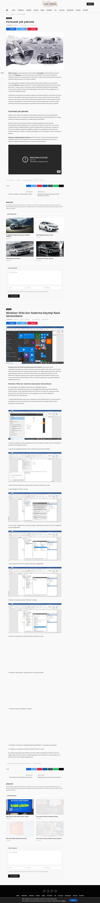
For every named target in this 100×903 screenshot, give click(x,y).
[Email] (2, 91)
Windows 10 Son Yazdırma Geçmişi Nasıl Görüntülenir (19, 763)
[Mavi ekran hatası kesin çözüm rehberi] (20, 807)
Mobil (42, 10)
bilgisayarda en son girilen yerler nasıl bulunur (49, 777)
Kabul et (73, 900)
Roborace (42, 180)
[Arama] (93, 10)
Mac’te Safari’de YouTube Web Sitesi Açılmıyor (20, 777)
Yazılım (78, 10)
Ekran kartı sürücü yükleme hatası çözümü (49, 838)
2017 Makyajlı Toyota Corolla (44, 235)
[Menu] (7, 10)
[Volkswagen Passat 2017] (20, 249)
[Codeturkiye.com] (50, 4)
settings (63, 900)
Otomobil (9, 18)
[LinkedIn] (2, 84)
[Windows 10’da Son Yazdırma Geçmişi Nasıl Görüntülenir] (35, 345)
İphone (36, 10)
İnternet (49, 10)
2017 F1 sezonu (10, 180)
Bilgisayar (70, 10)
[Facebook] (2, 76)
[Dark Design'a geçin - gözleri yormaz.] (91, 10)
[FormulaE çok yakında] (35, 51)
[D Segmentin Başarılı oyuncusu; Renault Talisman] (20, 225)
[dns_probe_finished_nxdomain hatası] (50, 807)
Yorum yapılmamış (24, 25)
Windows (21, 10)
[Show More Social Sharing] (39, 29)
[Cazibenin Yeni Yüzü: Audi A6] (50, 249)
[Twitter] (2, 80)
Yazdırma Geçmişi (37, 763)
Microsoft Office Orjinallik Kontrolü (16, 838)
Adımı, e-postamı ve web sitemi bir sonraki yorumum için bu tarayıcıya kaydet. (29, 291)
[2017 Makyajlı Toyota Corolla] (50, 225)
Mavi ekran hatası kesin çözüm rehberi (17, 816)
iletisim (85, 10)
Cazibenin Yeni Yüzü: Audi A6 (44, 258)
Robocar (36, 180)
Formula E (18, 180)
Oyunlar (61, 10)
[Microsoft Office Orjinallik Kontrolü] (20, 829)
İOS (56, 10)
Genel (14, 10)
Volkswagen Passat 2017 (13, 258)
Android (28, 10)
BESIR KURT (9, 25)
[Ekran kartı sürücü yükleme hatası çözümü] (50, 829)
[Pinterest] (2, 87)
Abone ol (90, 4)
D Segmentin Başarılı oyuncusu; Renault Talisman (18, 235)
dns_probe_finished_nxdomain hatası (47, 816)
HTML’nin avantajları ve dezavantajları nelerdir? (20, 194)
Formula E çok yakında (27, 180)
